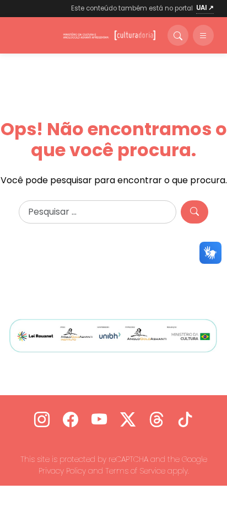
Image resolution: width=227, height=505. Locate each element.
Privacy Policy (62, 470)
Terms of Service (135, 470)
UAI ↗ (205, 7)
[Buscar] (177, 35)
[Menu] (203, 35)
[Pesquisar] (194, 212)
